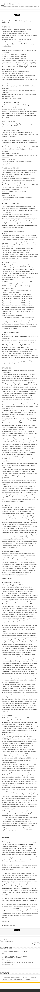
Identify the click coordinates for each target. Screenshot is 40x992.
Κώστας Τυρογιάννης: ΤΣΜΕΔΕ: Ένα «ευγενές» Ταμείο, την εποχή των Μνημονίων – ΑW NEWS (19, 978)
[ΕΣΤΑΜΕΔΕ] (20, 4)
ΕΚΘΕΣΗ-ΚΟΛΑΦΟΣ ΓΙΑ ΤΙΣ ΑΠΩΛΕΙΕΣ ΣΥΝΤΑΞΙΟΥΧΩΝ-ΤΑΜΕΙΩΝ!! (15, 957)
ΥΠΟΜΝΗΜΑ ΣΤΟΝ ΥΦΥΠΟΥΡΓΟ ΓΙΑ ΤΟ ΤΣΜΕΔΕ (19, 962)
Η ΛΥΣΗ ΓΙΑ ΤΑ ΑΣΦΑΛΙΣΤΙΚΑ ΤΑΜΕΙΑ (14, 952)
